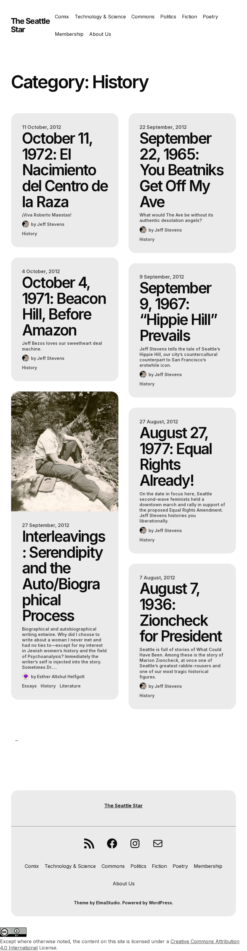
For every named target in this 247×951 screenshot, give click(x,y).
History (29, 233)
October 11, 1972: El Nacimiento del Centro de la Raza (65, 170)
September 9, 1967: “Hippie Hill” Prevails (178, 311)
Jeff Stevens (50, 224)
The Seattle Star (30, 25)
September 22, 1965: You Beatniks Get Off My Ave (181, 170)
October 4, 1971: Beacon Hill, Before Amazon (64, 306)
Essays (29, 685)
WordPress (160, 902)
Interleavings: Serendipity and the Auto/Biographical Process (63, 576)
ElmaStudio (108, 902)
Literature (70, 685)
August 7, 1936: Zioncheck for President (180, 612)
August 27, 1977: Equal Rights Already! (175, 456)
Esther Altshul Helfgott (61, 676)
